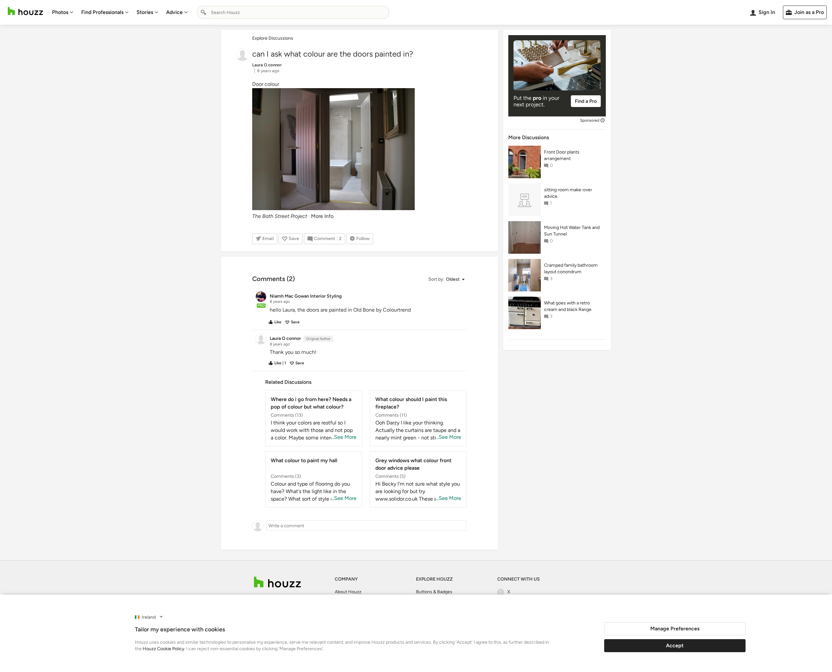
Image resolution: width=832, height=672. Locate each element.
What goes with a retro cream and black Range (568, 306)
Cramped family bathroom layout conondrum (571, 268)
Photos (60, 12)
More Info (322, 216)
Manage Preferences (674, 628)
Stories (144, 12)
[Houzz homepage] (25, 11)
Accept (674, 645)
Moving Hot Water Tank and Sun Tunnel (572, 231)
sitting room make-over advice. (568, 193)
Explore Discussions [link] (272, 38)
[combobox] (293, 12)
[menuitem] (62, 12)
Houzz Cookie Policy (163, 649)
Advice (174, 12)
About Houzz (348, 592)
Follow (363, 238)
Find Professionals (102, 12)
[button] (446, 279)
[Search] (203, 12)
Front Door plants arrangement (561, 155)
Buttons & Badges (434, 592)
